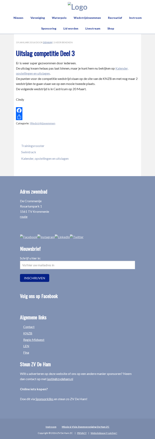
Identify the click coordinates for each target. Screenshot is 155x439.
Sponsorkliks (44, 399)
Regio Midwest (33, 340)
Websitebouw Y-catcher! (104, 433)
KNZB (27, 333)
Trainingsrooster (32, 146)
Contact (29, 327)
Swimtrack (28, 152)
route (23, 216)
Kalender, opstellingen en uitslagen (45, 158)
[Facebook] (77, 110)
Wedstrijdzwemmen (42, 123)
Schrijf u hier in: (30, 258)
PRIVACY (82, 433)
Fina (26, 352)
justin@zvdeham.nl (60, 379)
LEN (26, 346)
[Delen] (77, 117)
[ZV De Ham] (77, 6)
